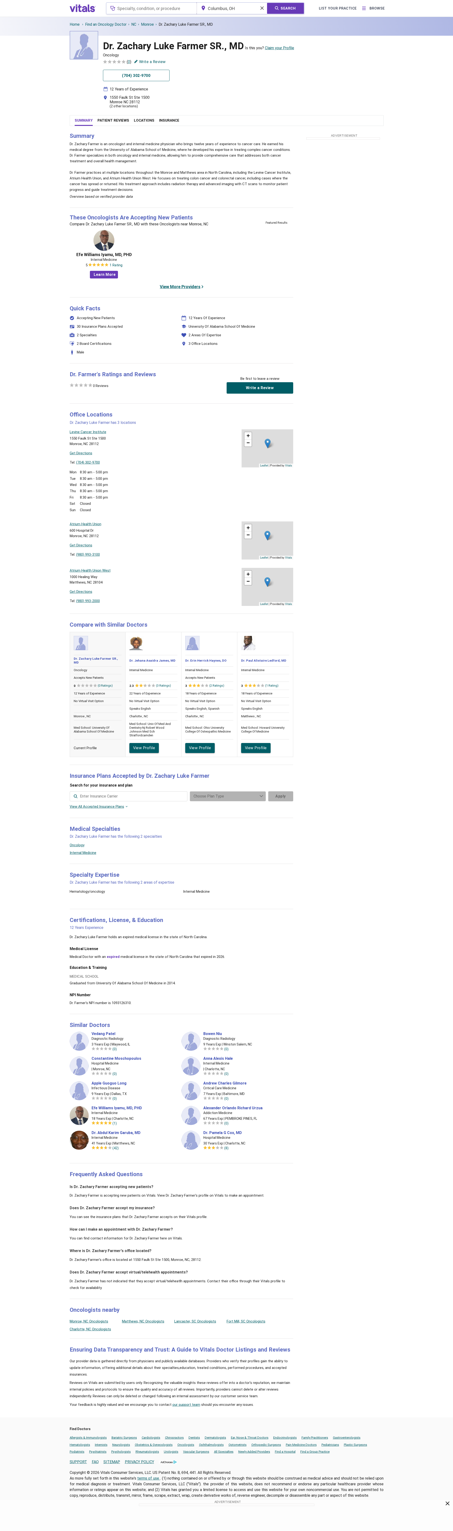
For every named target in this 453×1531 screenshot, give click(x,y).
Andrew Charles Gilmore (225, 1083)
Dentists (194, 1437)
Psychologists (121, 1451)
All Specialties (224, 1451)
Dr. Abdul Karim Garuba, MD (116, 1133)
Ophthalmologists (211, 1445)
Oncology (77, 845)
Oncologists (185, 1445)
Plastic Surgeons (355, 1445)
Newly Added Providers (254, 1451)
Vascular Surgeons (196, 1451)
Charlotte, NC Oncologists (90, 1329)
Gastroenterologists (346, 1437)
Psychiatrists (98, 1451)
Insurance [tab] (169, 120)
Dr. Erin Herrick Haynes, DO (205, 660)
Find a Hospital (285, 1451)
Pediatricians (330, 1445)
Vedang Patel (103, 1034)
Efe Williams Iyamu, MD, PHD (104, 255)
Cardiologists (151, 1437)
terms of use (148, 1478)
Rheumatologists (147, 1451)
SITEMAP (111, 1462)
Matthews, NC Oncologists (143, 1321)
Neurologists (121, 1445)
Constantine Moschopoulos (116, 1058)
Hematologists (80, 1445)
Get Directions (81, 453)
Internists (101, 1445)
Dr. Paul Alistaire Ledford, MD (263, 660)
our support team (186, 1404)
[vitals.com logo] (83, 8)
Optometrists (238, 1445)
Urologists (171, 1451)
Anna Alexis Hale (218, 1058)
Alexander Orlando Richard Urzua (233, 1108)
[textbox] (151, 8)
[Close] (448, 1504)
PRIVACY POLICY (139, 1462)
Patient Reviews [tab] (113, 120)
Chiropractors (174, 1437)
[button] (268, 443)
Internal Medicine (83, 853)
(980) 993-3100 (88, 554)
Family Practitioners (315, 1437)
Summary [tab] (84, 120)
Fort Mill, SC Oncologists (246, 1321)
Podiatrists (77, 1451)
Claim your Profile (279, 48)
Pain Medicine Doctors (301, 1445)
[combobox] (151, 8)
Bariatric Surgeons (124, 1437)
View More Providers (180, 286)
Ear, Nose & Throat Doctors (249, 1437)
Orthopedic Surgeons (266, 1445)
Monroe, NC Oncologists (89, 1321)
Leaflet (264, 465)
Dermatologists (215, 1437)
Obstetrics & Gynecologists (154, 1445)
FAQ (95, 1462)
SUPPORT (78, 1462)
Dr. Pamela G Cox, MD (222, 1133)
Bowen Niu (212, 1034)
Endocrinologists (285, 1437)
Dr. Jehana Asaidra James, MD (152, 660)
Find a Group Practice (315, 1451)
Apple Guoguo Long (109, 1083)
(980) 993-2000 (88, 601)
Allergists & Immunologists (88, 1437)
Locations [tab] (144, 120)
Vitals (288, 465)
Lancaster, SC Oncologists (195, 1321)
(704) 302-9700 (88, 462)
